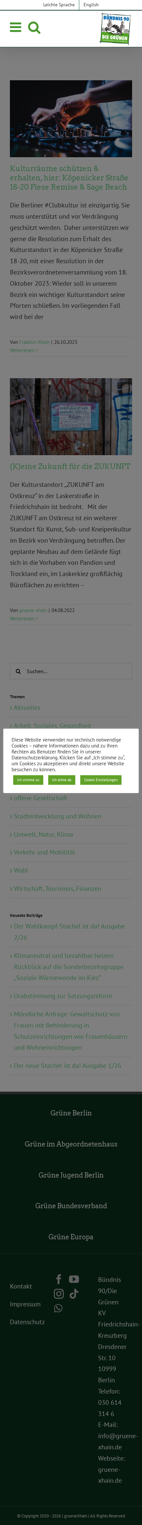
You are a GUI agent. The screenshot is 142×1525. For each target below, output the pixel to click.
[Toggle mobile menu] (16, 27)
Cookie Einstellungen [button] (101, 780)
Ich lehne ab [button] (61, 780)
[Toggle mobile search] (34, 27)
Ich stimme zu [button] (28, 780)
